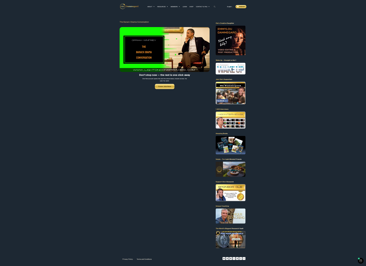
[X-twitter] (234, 258)
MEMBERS (174, 7)
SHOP (191, 7)
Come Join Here (164, 86)
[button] (215, 6)
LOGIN (185, 7)
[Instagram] (240, 258)
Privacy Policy (127, 259)
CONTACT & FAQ (201, 7)
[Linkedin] (237, 258)
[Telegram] (224, 258)
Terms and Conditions (144, 259)
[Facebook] (227, 258)
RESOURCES (161, 7)
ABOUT (149, 7)
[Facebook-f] (244, 258)
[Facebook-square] (230, 258)
